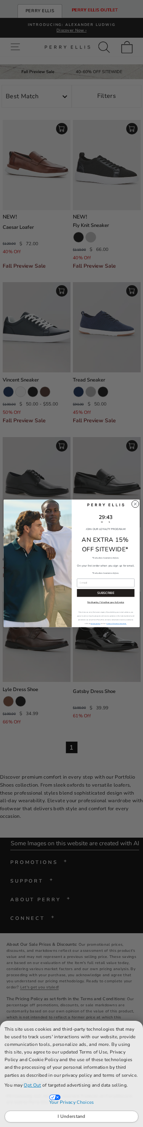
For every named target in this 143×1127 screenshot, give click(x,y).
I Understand (71, 1116)
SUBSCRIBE (105, 593)
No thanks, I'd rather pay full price (105, 602)
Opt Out (32, 1085)
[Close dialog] (135, 504)
